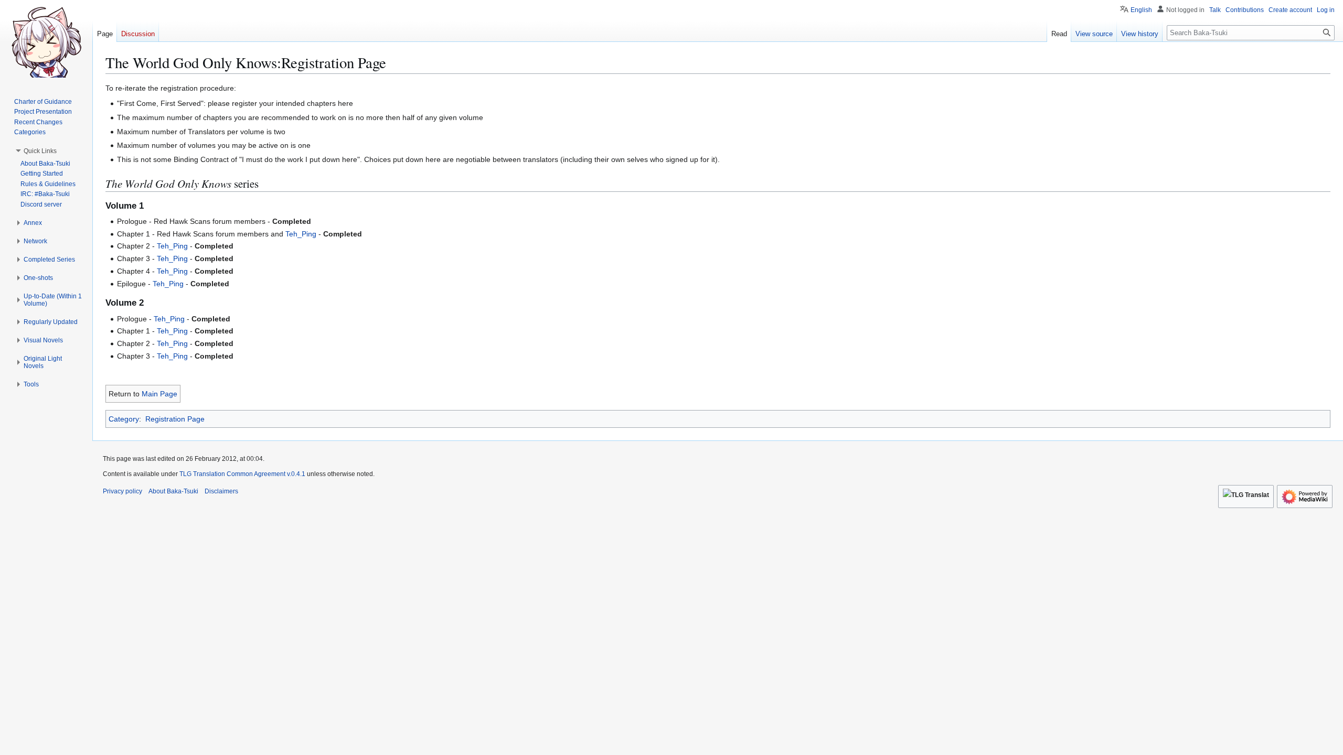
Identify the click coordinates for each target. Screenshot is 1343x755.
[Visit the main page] (46, 42)
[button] (40, 151)
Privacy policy (122, 491)
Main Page (159, 394)
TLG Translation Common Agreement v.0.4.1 (242, 474)
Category (124, 419)
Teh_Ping (300, 234)
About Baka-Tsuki (173, 491)
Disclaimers (221, 491)
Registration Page (175, 419)
